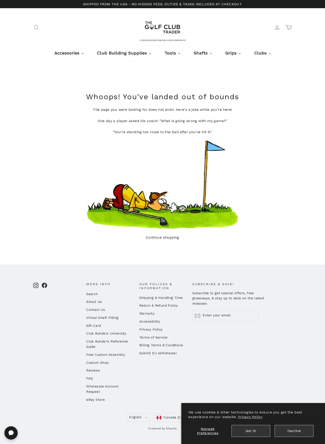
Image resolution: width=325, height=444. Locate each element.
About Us (94, 302)
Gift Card (93, 326)
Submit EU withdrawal (158, 353)
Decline (294, 431)
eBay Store (95, 400)
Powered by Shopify (162, 428)
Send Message (118, 410)
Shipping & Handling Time (161, 298)
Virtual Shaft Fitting (102, 318)
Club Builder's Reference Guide (107, 344)
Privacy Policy (250, 417)
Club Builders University (106, 333)
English (135, 417)
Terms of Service (153, 337)
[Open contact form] (11, 433)
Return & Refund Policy (158, 306)
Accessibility (149, 321)
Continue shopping (162, 237)
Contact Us (95, 310)
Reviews (93, 370)
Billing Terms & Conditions (161, 345)
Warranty (147, 313)
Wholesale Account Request (102, 389)
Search (92, 294)
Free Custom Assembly (105, 355)
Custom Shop (97, 363)
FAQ (89, 378)
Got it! (251, 431)
